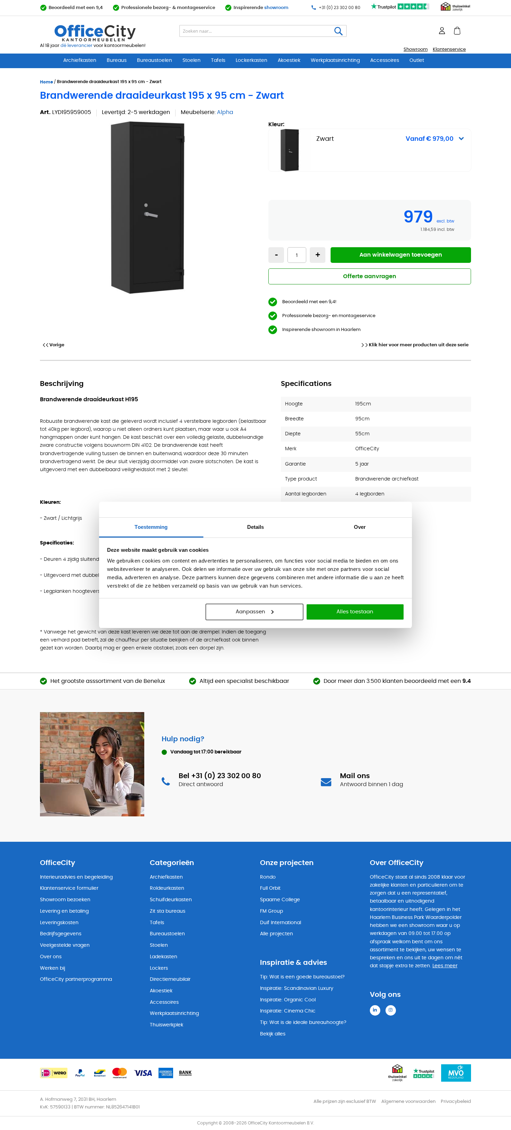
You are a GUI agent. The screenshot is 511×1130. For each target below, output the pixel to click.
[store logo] (111, 33)
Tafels (218, 60)
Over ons (51, 956)
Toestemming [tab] (151, 527)
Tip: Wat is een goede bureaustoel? (302, 977)
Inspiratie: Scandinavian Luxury (296, 988)
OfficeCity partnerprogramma (76, 979)
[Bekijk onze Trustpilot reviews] (400, 10)
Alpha (225, 112)
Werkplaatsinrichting (335, 60)
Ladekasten (163, 956)
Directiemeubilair (170, 979)
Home (46, 82)
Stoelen (191, 60)
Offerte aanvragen (369, 276)
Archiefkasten (79, 60)
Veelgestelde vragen (65, 945)
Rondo (268, 877)
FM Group (271, 911)
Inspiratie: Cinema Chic (288, 1011)
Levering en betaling (64, 911)
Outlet (416, 60)
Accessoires (384, 60)
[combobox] (263, 31)
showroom (276, 8)
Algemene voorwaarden (408, 1101)
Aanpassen (250, 611)
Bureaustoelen (154, 60)
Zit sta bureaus (167, 911)
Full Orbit (270, 888)
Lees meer (444, 965)
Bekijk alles (272, 1034)
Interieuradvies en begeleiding (76, 877)
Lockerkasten (251, 60)
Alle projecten (276, 933)
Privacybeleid (456, 1101)
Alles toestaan (354, 611)
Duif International (280, 922)
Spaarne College (280, 899)
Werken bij (52, 968)
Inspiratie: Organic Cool (288, 1000)
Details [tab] (255, 527)
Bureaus (117, 60)
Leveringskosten (59, 922)
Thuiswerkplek (166, 1025)
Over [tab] (360, 527)
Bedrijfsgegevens (60, 933)
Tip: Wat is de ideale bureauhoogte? (303, 1022)
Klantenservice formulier (69, 888)
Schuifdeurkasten (171, 899)
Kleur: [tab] (361, 132)
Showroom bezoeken (65, 899)
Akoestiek (289, 60)
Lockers (159, 968)
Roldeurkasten (167, 888)
